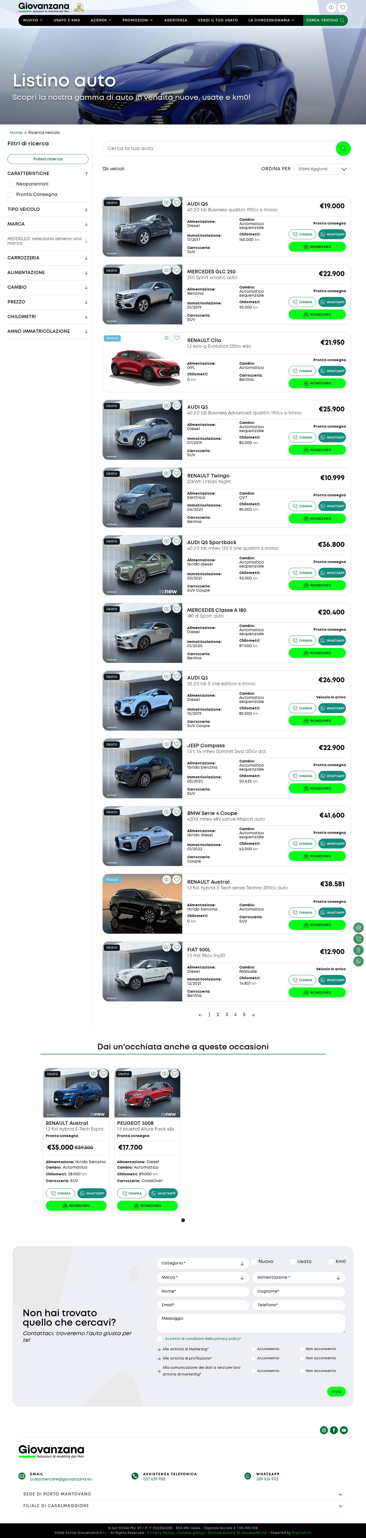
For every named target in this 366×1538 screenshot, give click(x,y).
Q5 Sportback (219, 542)
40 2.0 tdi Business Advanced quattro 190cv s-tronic (244, 413)
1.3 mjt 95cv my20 (206, 956)
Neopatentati (32, 184)
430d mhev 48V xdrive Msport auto (226, 819)
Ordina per (276, 169)
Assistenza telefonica (170, 1474)
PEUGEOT (129, 1123)
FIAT (192, 950)
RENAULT (198, 340)
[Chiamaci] (359, 939)
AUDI (193, 204)
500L (205, 950)
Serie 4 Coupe (219, 813)
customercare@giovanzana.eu (61, 1479)
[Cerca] (343, 148)
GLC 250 (225, 272)
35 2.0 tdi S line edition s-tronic (221, 684)
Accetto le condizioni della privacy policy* (203, 1338)
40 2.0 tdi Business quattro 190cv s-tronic (232, 210)
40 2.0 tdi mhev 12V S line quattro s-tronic (233, 549)
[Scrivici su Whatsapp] (359, 961)
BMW (193, 813)
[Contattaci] (317, 247)
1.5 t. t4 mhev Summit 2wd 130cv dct (226, 752)
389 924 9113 (267, 1479)
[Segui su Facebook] (334, 1430)
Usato (293, 1261)
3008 (148, 1123)
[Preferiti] (343, 7)
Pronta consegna (37, 195)
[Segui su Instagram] (324, 1430)
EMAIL (36, 1474)
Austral (220, 882)
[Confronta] (331, 7)
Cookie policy (191, 1533)
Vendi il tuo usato (218, 20)
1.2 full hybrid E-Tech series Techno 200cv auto (237, 888)
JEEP (193, 745)
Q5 (204, 204)
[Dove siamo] (359, 950)
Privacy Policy (161, 1533)
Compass (212, 745)
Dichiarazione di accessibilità (237, 1533)
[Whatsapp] (332, 234)
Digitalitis (301, 1533)
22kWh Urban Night (209, 482)
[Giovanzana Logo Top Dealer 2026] (51, 11)
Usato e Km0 (67, 20)
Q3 (204, 407)
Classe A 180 (230, 610)
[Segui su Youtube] (344, 1430)
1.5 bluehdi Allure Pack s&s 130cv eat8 (158, 1129)
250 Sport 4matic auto (212, 278)
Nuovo (30, 20)
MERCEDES (200, 272)
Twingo (220, 476)
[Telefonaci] (302, 234)
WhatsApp (268, 1474)
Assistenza (175, 20)
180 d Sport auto (205, 616)
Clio (216, 340)
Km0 (331, 1261)
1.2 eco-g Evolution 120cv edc (219, 346)
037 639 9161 (154, 1479)
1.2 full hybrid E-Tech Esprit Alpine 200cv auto (95, 1129)
